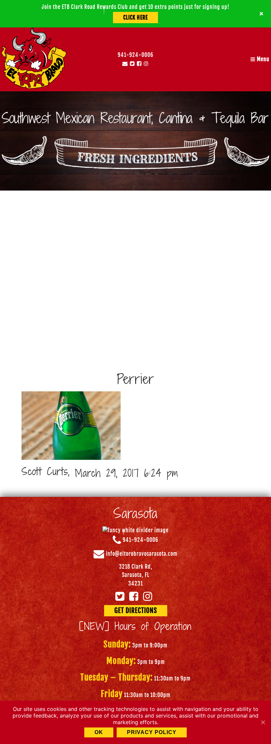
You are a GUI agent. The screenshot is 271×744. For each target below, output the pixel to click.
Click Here (135, 17)
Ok (99, 732)
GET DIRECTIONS (135, 610)
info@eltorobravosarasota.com (141, 553)
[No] (262, 722)
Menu (262, 59)
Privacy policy (151, 732)
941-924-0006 (135, 55)
